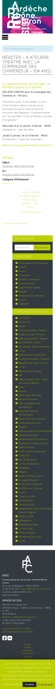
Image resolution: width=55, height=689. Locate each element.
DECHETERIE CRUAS (29, 342)
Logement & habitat (29, 287)
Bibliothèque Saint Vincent (32, 362)
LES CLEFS (24, 317)
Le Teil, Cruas (25, 528)
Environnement (26, 283)
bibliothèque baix (28, 435)
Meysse (22, 391)
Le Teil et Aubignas (28, 463)
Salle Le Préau (26, 447)
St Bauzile (23, 455)
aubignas (23, 467)
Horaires (27, 656)
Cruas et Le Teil (26, 496)
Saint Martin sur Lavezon (32, 418)
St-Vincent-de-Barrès (30, 484)
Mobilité (22, 291)
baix (20, 386)
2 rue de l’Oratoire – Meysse (34, 358)
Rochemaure (25, 500)
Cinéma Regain (26, 532)
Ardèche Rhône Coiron (31, 475)
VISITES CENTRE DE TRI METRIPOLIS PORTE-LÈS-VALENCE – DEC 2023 (30, 199)
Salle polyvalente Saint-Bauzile (35, 430)
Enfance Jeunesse (28, 279)
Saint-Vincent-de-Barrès (32, 451)
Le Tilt (21, 366)
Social (21, 299)
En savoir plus (45, 684)
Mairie (21, 326)
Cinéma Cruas (26, 504)
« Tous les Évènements (14, 223)
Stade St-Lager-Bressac (31, 334)
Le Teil (21, 540)
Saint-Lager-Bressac (30, 395)
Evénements (27, 653)
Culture (6, 183)
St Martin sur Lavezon (30, 488)
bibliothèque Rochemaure (32, 439)
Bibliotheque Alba (28, 524)
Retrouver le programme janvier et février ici (27, 145)
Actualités (27, 650)
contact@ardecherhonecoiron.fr (17, 631)
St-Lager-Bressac (28, 479)
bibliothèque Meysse (29, 371)
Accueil (27, 644)
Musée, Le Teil (25, 516)
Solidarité (23, 303)
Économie (24, 275)
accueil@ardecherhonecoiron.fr (36, 589)
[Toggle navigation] (4, 36)
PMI (20, 375)
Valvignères (25, 520)
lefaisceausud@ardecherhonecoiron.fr (19, 617)
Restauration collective (31, 295)
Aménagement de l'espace (33, 262)
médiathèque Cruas (29, 422)
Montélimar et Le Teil (29, 536)
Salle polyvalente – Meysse (33, 338)
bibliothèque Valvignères (32, 354)
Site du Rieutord (27, 459)
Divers (21, 271)
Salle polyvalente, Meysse (32, 330)
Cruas (21, 350)
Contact (27, 628)
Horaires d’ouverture (11, 628)
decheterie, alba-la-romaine (34, 346)
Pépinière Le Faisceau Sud (33, 443)
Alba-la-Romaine (27, 399)
